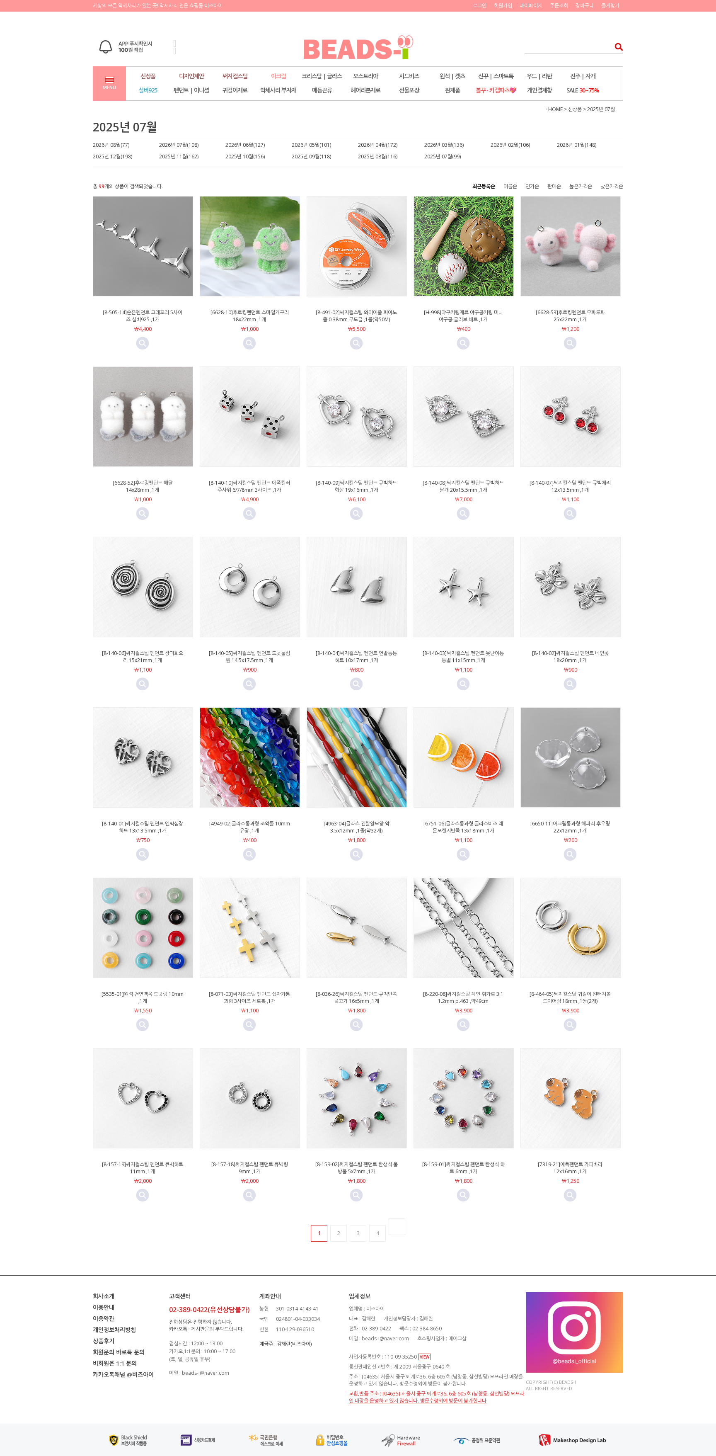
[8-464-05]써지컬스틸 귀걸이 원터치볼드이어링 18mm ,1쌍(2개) (570, 997)
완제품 (452, 90)
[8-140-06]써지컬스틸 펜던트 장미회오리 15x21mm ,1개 (142, 657)
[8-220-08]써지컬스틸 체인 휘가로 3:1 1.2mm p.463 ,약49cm (463, 997)
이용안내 (103, 1307)
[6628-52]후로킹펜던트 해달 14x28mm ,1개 (143, 486)
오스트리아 (365, 76)
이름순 (510, 186)
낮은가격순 (611, 186)
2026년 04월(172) (377, 144)
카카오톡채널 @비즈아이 (123, 1374)
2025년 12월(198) (112, 156)
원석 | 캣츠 (452, 76)
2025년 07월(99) (442, 156)
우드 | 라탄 (539, 76)
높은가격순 (580, 186)
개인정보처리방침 (114, 1330)
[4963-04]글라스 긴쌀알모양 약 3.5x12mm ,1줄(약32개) (356, 827)
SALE (582, 90)
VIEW (424, 1357)
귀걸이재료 (235, 90)
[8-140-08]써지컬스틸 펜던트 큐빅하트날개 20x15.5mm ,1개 (463, 486)
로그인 (479, 5)
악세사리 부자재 (278, 90)
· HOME (554, 109)
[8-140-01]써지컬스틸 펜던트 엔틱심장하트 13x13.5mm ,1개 (142, 827)
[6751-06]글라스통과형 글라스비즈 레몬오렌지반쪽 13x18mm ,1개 (463, 827)
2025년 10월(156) (245, 156)
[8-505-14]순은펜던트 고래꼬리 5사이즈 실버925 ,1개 (142, 316)
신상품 (147, 76)
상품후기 (103, 1341)
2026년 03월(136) (444, 144)
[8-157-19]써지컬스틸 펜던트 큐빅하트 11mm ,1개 (142, 1168)
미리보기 (142, 343)
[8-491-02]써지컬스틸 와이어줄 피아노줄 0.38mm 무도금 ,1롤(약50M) (356, 316)
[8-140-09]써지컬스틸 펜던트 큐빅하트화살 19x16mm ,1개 (356, 486)
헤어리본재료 (365, 90)
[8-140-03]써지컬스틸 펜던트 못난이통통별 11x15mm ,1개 (463, 657)
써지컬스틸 (235, 76)
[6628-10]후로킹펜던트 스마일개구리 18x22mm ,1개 (249, 316)
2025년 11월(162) (178, 156)
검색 (616, 46)
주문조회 (559, 5)
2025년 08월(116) (377, 156)
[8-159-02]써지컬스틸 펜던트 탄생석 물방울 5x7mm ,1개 (356, 1168)
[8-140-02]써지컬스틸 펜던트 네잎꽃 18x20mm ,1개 (570, 657)
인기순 (532, 186)
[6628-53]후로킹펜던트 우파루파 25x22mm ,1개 (570, 316)
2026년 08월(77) (111, 144)
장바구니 (585, 5)
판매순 (554, 186)
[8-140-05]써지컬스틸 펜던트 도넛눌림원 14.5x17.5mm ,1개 (249, 657)
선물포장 (409, 90)
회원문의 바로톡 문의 (119, 1352)
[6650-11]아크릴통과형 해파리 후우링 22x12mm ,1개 (570, 827)
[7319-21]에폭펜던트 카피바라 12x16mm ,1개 (570, 1168)
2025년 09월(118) (311, 156)
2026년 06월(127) (245, 144)
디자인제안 (191, 76)
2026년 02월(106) (510, 144)
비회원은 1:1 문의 (115, 1363)
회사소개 (103, 1296)
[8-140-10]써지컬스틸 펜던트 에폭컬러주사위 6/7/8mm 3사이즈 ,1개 (249, 486)
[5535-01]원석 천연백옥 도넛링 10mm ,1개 (143, 997)
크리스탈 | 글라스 (322, 76)
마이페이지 (531, 5)
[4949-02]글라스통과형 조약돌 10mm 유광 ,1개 (249, 827)
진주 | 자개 (582, 76)
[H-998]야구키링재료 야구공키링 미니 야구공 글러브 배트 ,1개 (463, 316)
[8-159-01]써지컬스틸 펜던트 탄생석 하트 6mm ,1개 (463, 1168)
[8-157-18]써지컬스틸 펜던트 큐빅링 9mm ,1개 (249, 1168)
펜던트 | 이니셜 (191, 90)
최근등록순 (483, 186)
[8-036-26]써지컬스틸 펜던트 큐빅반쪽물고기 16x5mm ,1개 (356, 997)
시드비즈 (409, 76)
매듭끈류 (322, 90)
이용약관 (103, 1319)
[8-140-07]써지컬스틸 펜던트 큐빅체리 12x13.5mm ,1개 (570, 486)
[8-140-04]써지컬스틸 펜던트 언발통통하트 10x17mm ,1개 (356, 657)
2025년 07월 (601, 109)
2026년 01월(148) (576, 144)
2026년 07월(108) (178, 144)
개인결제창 (539, 90)
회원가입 (503, 5)
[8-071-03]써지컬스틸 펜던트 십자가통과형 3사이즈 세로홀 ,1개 (249, 997)
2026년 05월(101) (311, 144)
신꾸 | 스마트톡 (495, 76)
